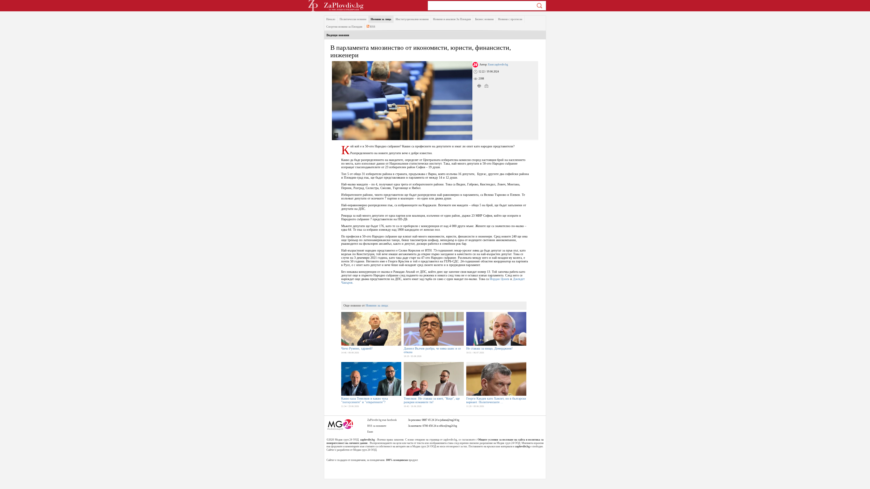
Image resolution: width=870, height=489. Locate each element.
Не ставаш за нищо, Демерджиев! (489, 348)
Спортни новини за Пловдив (344, 26)
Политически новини (353, 19)
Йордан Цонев (499, 279)
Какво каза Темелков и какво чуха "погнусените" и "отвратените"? (364, 400)
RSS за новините (376, 425)
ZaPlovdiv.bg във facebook (382, 420)
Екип (370, 431)
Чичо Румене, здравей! (357, 348)
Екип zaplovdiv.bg (498, 64)
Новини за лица (381, 19)
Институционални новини (412, 19)
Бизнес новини (484, 19)
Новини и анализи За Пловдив (452, 19)
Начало (330, 19)
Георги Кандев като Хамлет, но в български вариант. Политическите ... (496, 400)
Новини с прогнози (510, 19)
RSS (372, 26)
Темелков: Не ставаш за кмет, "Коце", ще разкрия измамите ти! (432, 400)
